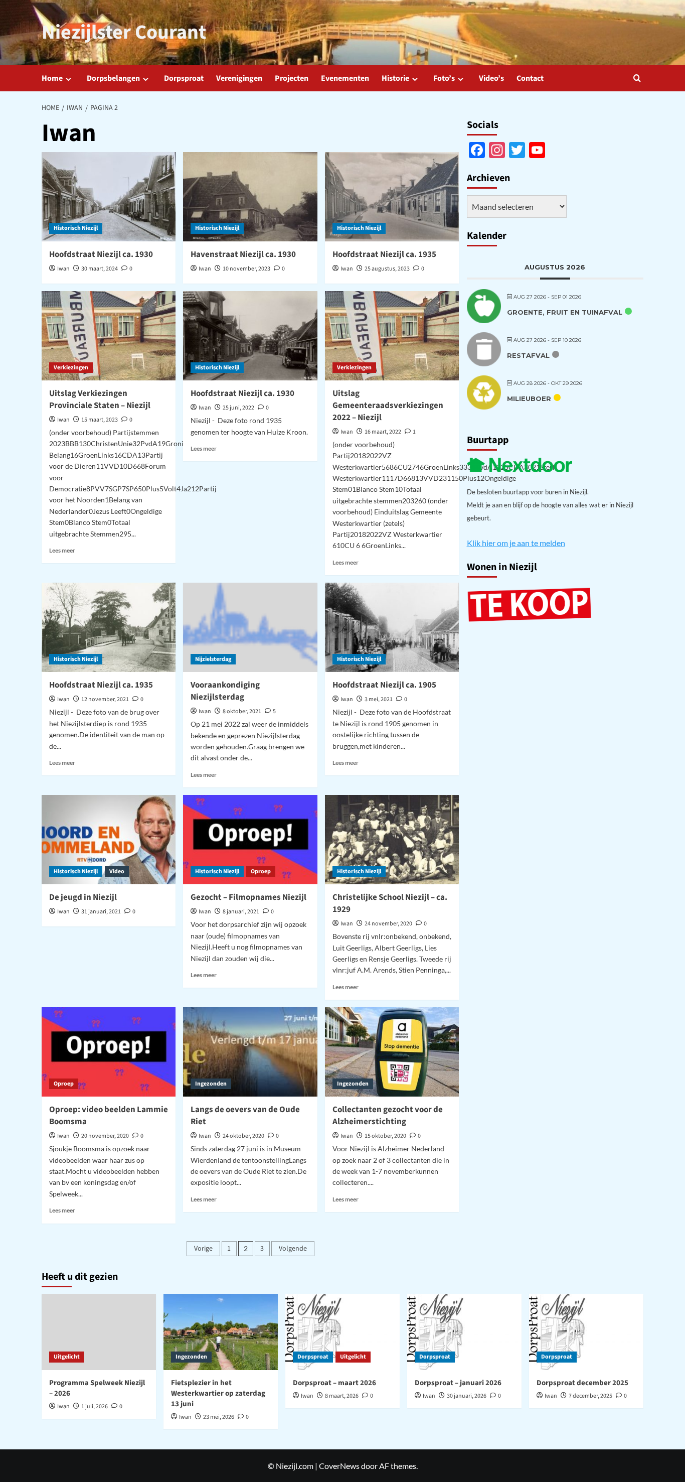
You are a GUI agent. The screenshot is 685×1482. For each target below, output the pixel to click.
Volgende (293, 1249)
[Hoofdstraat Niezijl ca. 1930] (109, 196)
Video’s (491, 78)
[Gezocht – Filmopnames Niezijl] (250, 839)
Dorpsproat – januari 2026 (458, 1383)
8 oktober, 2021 (242, 711)
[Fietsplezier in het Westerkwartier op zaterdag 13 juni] (220, 1332)
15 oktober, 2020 (385, 1136)
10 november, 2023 (246, 268)
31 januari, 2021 (101, 911)
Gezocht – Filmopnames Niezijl (248, 897)
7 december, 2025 (590, 1396)
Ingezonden (211, 1084)
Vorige (203, 1249)
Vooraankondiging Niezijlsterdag (225, 691)
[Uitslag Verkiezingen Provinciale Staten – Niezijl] (109, 335)
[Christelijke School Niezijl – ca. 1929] (392, 839)
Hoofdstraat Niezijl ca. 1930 (101, 254)
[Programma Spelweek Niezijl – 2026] (99, 1332)
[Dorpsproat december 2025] (586, 1332)
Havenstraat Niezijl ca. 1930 (243, 254)
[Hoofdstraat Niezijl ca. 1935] (392, 196)
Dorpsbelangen (113, 78)
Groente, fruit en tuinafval (564, 312)
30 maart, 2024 (99, 268)
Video (116, 871)
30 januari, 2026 (466, 1396)
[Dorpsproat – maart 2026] (342, 1332)
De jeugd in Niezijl (83, 897)
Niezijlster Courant (124, 32)
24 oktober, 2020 (243, 1136)
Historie (395, 78)
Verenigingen (239, 78)
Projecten (291, 78)
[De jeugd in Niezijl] (109, 839)
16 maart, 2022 (383, 432)
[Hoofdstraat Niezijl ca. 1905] (392, 627)
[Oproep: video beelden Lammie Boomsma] (109, 1052)
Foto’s (444, 78)
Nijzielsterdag (213, 659)
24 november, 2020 (388, 923)
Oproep (261, 871)
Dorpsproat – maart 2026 (334, 1383)
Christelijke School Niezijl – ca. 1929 (389, 903)
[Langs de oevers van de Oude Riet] (250, 1052)
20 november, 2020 (105, 1136)
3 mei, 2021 (379, 699)
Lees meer (62, 550)
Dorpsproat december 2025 (582, 1383)
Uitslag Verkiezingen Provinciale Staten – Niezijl (99, 399)
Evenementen (345, 78)
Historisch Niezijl (76, 228)
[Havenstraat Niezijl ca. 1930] (250, 196)
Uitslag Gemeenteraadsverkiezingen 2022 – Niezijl (387, 405)
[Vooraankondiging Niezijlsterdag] (250, 627)
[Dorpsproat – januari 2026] (464, 1332)
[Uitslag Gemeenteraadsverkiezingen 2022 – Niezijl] (392, 335)
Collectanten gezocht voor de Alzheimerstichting (387, 1116)
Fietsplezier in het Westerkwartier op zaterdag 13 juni (218, 1393)
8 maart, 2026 (342, 1396)
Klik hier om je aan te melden (516, 542)
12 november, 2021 (105, 699)
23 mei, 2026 (218, 1417)
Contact (530, 78)
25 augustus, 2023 (387, 268)
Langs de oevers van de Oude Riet (245, 1116)
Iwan (63, 268)
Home (52, 78)
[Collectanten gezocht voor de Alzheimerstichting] (392, 1052)
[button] (637, 78)
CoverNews (339, 1465)
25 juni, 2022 (238, 407)
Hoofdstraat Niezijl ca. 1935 (384, 254)
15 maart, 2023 (99, 420)
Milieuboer (529, 398)
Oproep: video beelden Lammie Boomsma (108, 1116)
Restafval (528, 355)
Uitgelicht (67, 1357)
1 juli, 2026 (94, 1406)
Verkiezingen (71, 367)
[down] (68, 79)
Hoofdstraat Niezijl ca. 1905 (384, 685)
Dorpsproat (184, 78)
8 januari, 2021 (241, 911)
